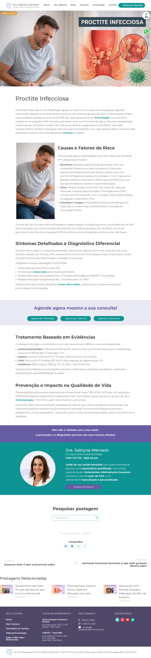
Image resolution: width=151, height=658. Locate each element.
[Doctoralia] (132, 619)
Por (69, 533)
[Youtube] (127, 619)
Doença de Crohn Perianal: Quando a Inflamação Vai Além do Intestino (132, 591)
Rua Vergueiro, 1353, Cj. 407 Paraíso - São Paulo (55, 623)
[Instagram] (122, 619)
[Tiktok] (117, 619)
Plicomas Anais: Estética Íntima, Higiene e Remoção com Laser (81, 589)
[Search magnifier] (96, 517)
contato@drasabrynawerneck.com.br (91, 628)
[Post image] (6, 589)
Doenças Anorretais (9, 13)
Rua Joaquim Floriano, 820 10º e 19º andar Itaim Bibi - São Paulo (54, 636)
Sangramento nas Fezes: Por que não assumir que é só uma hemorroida (29, 589)
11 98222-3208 (87, 620)
